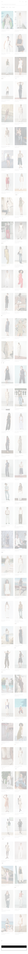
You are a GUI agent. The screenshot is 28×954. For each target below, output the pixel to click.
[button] (14, 947)
